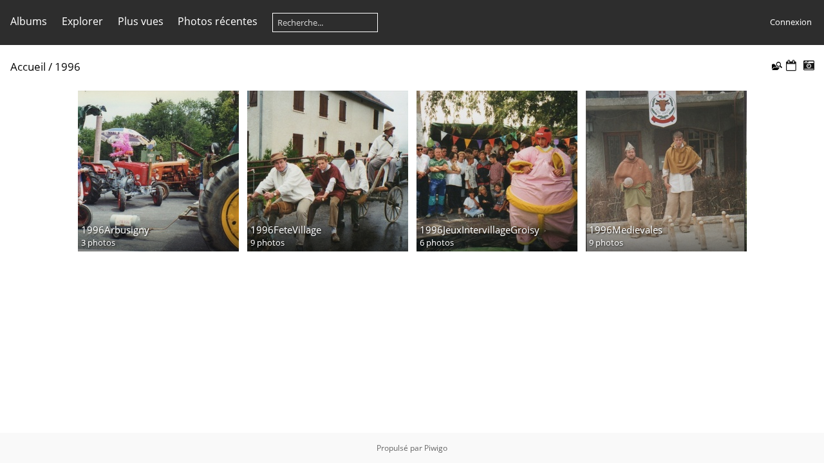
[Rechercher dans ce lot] (776, 65)
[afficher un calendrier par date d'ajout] (791, 66)
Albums (28, 21)
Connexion (791, 22)
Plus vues (141, 21)
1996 (67, 66)
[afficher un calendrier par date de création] (808, 66)
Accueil (28, 66)
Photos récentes (218, 21)
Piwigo (435, 447)
